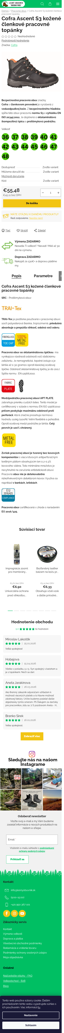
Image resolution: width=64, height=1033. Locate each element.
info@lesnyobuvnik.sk (23, 890)
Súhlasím (30, 1025)
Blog (6, 986)
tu (39, 1007)
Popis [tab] (16, 276)
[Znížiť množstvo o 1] (43, 193)
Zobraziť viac (32, 736)
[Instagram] (14, 913)
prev (3, 557)
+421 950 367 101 (20, 904)
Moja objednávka (13, 957)
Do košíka (32, 203)
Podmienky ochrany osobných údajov (25, 952)
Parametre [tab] (43, 276)
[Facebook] (6, 913)
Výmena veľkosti (12, 933)
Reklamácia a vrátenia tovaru (19, 948)
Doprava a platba (13, 938)
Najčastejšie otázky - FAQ (17, 975)
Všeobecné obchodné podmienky (22, 943)
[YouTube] (22, 913)
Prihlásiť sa (17, 859)
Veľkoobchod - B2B (14, 980)
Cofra (14, 45)
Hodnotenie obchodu (32, 621)
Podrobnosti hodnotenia (15, 40)
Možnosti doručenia (13, 176)
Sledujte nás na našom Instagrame (32, 762)
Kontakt (7, 929)
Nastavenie (31, 1015)
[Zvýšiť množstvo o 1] (58, 193)
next (60, 557)
